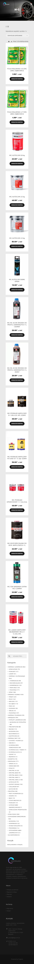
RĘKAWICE (12, 756)
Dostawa (9, 896)
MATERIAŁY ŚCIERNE (14, 694)
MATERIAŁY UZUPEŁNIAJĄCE (17, 676)
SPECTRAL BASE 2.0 (14, 775)
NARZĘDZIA (11, 717)
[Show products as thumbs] (6, 26)
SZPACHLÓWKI (13, 669)
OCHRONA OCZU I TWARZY (16, 749)
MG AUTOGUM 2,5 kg (17, 197)
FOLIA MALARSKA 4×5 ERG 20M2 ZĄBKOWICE (17, 70)
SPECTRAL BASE (13, 773)
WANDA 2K (12, 763)
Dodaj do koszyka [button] (17, 79)
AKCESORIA (12, 731)
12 (17, 41)
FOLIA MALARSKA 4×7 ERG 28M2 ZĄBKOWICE (17, 113)
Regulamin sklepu (12, 892)
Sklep (17, 14)
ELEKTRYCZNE (13, 736)
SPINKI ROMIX (12, 814)
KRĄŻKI (11, 697)
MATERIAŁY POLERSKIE (14, 715)
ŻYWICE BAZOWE (14, 800)
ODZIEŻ (11, 754)
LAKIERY (11, 673)
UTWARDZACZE (14, 680)
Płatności (9, 894)
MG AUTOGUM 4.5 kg (17, 238)
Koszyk (9, 910)
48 (20, 41)
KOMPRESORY (13, 823)
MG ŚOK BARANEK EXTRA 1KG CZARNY (17, 587)
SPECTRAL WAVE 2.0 (14, 779)
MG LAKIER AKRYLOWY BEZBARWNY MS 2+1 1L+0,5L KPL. (17, 632)
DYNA (10, 768)
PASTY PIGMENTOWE (15, 793)
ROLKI (10, 699)
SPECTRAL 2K (12, 770)
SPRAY (11, 692)
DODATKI (11, 796)
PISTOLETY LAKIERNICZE (16, 720)
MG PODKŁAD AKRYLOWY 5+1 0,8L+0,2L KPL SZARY (17, 414)
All (22, 41)
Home (12, 14)
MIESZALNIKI (11, 761)
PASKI (10, 706)
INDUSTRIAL (11, 791)
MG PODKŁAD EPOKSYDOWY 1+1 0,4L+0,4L (17, 501)
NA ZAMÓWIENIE (13, 835)
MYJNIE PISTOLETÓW (15, 825)
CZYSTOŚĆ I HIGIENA (15, 740)
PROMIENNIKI (13, 828)
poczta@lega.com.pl (14, 937)
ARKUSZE (11, 701)
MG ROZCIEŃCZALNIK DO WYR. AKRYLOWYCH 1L (17, 544)
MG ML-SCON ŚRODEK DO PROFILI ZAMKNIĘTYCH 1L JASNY (17, 370)
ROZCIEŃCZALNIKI (15, 683)
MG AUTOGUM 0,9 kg (17, 155)
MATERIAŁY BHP (12, 738)
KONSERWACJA (14, 685)
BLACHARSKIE (13, 733)
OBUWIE (11, 743)
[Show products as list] (8, 26)
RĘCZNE (11, 729)
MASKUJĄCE (13, 687)
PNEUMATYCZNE (13, 726)
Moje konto (10, 908)
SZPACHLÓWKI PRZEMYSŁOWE (18, 809)
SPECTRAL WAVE (13, 777)
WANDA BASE (13, 766)
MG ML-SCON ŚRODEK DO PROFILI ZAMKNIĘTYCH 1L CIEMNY (17, 325)
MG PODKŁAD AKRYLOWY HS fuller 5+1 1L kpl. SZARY (17, 458)
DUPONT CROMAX (14, 784)
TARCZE (11, 710)
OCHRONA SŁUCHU (14, 752)
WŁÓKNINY (12, 708)
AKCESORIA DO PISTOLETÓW (18, 722)
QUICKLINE (12, 789)
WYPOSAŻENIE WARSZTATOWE (17, 816)
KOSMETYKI (11, 759)
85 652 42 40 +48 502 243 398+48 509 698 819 (13, 942)
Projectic (20, 959)
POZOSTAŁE (13, 690)
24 (19, 41)
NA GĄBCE (12, 703)
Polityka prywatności (12, 889)
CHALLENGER (12, 786)
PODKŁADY (12, 671)
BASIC (10, 798)
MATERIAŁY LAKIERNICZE (15, 667)
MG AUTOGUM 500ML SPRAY (17, 280)
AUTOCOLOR (12, 782)
